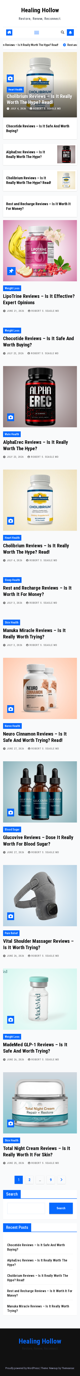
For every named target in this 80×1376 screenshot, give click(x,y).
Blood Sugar (12, 829)
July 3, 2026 (19, 108)
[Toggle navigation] (36, 32)
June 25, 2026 (16, 1163)
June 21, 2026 (16, 310)
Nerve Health (12, 726)
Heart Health (12, 537)
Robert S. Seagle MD (47, 108)
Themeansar (68, 1368)
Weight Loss (12, 288)
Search (12, 1194)
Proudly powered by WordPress (22, 1368)
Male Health (12, 434)
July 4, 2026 (15, 560)
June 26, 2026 (16, 955)
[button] (62, 32)
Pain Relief (11, 933)
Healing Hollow (40, 10)
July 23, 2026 (16, 353)
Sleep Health (15, 89)
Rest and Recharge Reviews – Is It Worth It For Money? (38, 99)
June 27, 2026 (16, 748)
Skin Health (11, 622)
